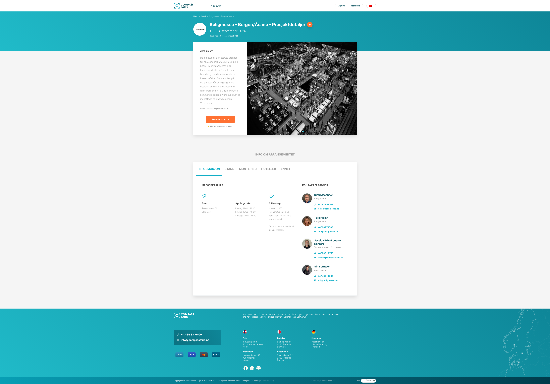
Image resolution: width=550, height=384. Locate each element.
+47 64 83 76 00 (191, 334)
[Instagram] (258, 368)
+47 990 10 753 (325, 253)
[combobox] (368, 381)
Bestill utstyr (219, 119)
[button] (371, 6)
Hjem (195, 16)
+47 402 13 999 (325, 276)
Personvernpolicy (267, 381)
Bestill (203, 16)
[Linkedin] (252, 368)
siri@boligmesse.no (327, 280)
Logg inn (341, 6)
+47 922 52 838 (325, 204)
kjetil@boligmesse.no (328, 208)
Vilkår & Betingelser (243, 381)
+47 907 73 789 (325, 227)
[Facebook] (245, 368)
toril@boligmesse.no (327, 231)
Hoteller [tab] (268, 169)
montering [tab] (248, 169)
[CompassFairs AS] (184, 5)
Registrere (355, 6)
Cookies (256, 381)
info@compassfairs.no (194, 339)
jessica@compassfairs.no (330, 257)
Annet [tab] (285, 169)
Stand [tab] (229, 169)
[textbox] (366, 380)
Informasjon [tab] (209, 169)
